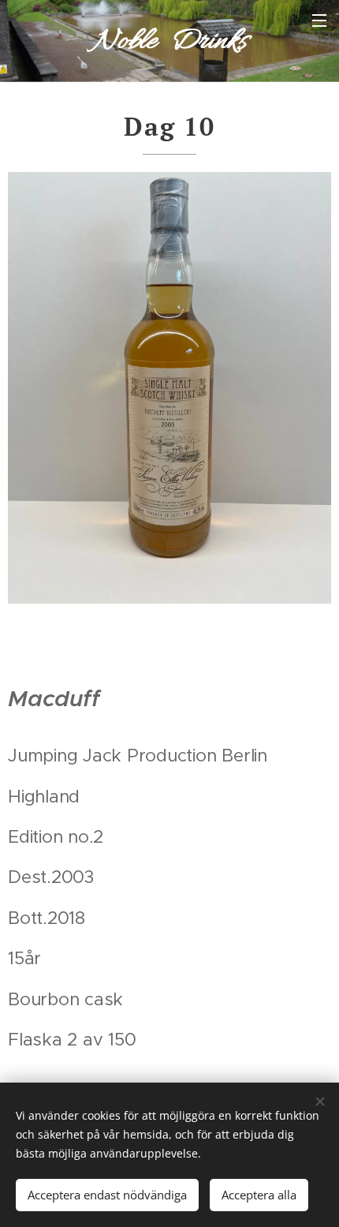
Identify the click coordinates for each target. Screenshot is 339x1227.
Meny (319, 20)
